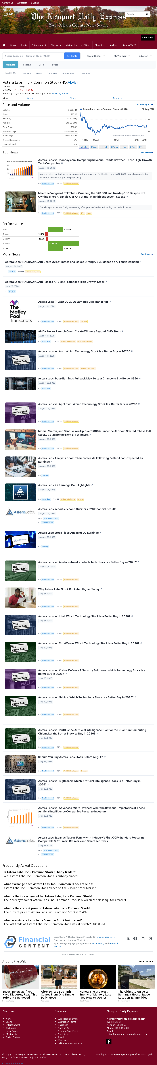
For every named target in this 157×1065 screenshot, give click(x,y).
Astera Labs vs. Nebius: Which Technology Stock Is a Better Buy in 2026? (87, 697)
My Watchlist (120, 55)
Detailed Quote (144, 104)
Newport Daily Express (28, 1054)
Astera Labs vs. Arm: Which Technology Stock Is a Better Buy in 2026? (85, 351)
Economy (84, 771)
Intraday (84, 147)
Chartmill (12, 272)
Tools (55, 64)
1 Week (94, 147)
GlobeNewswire (47, 523)
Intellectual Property (88, 368)
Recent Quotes (94, 55)
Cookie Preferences (42, 1057)
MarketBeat (46, 341)
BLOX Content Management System (120, 1054)
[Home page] (76, 13)
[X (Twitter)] (128, 942)
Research (117, 98)
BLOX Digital (146, 1054)
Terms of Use (71, 1054)
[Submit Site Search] (147, 14)
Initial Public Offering (84, 341)
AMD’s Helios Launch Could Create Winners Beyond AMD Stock (81, 331)
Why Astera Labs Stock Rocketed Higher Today (70, 589)
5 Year (141, 147)
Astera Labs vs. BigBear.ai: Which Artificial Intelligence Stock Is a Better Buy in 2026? (89, 782)
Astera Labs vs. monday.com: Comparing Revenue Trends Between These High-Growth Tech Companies (95, 161)
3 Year (132, 147)
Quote (30, 98)
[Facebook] (135, 942)
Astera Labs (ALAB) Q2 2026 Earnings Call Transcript (74, 301)
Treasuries (84, 73)
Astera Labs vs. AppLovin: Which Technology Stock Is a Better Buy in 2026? (89, 404)
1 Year (124, 147)
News (39, 73)
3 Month (114, 147)
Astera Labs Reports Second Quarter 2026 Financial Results (77, 509)
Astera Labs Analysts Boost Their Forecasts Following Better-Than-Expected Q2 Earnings (90, 459)
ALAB (72, 82)
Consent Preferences (12, 1063)
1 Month (104, 147)
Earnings (84, 321)
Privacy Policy (98, 943)
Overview (26, 73)
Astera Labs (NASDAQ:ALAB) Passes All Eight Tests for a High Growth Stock (56, 281)
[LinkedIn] (142, 942)
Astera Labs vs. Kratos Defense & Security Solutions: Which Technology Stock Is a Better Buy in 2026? (91, 672)
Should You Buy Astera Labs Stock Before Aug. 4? (72, 757)
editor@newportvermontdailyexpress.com (127, 1034)
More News (146, 152)
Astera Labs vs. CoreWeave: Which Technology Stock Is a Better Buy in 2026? (90, 643)
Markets (10, 64)
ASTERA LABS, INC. (51, 518)
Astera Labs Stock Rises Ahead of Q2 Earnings (70, 532)
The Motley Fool (48, 183)
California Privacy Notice (20, 1057)
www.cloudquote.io (106, 936)
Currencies (52, 73)
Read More (146, 254)
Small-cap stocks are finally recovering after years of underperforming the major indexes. (86, 207)
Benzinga (45, 475)
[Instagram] (150, 942)
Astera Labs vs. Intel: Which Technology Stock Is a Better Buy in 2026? (85, 616)
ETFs (41, 64)
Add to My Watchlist (60, 93)
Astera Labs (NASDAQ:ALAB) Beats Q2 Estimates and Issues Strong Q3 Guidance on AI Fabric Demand (73, 261)
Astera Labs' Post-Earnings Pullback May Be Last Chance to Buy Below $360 (89, 378)
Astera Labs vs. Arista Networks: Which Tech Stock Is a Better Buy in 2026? (89, 562)
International (68, 73)
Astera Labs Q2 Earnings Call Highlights (65, 485)
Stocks (27, 64)
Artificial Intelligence (71, 183)
